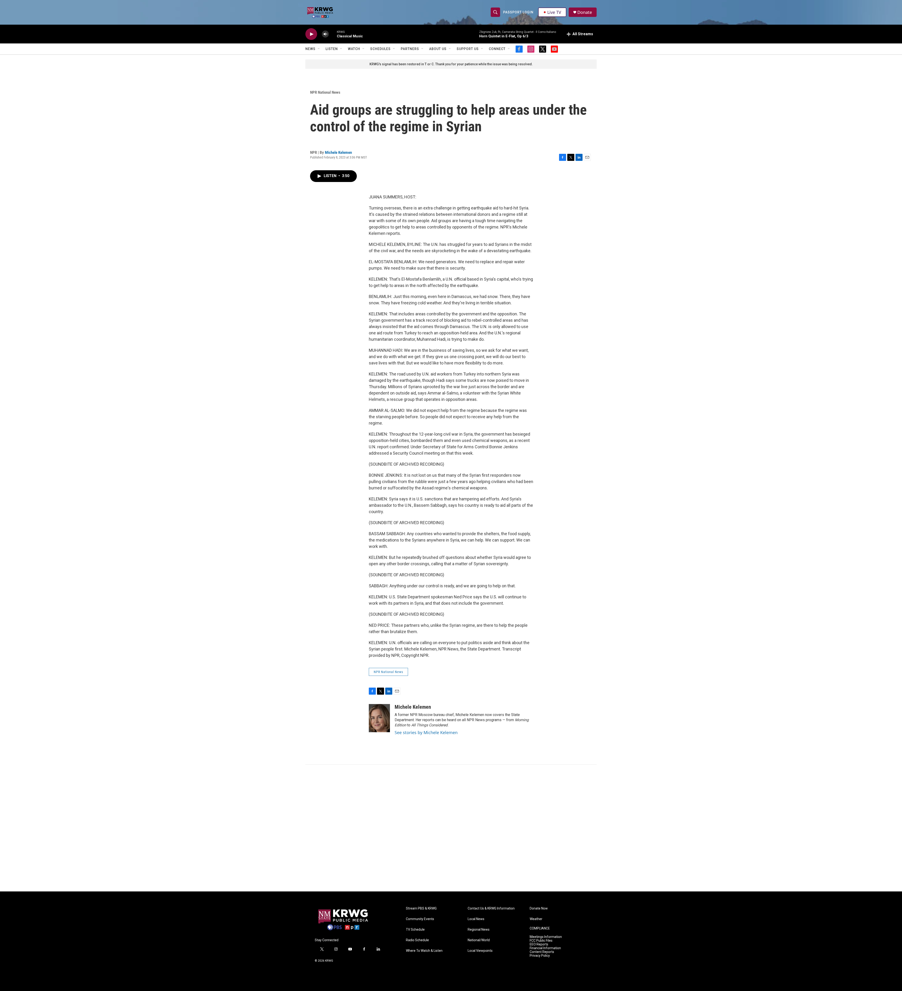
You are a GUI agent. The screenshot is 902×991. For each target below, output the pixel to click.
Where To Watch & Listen (424, 950)
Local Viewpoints (480, 950)
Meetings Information (546, 937)
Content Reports (542, 952)
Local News (476, 919)
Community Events (420, 919)
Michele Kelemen (338, 152)
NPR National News (325, 92)
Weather (536, 919)
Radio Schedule (417, 940)
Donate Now (539, 908)
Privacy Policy (540, 955)
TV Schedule (415, 929)
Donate (584, 12)
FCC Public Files (541, 940)
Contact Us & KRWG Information (491, 908)
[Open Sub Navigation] (319, 49)
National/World (479, 940)
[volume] (325, 34)
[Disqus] (451, 828)
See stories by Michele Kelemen (426, 732)
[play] (311, 34)
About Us (438, 49)
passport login (518, 12)
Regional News (479, 929)
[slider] (333, 33)
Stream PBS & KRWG (421, 908)
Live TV (554, 12)
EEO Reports (539, 944)
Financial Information (545, 948)
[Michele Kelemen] (379, 718)
